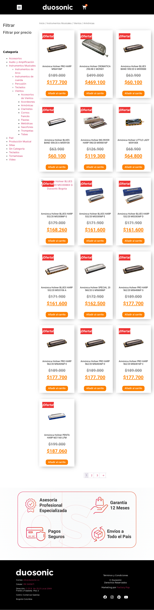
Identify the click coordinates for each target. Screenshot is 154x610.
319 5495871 (28, 584)
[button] (19, 7)
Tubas (24, 134)
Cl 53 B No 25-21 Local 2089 (39, 589)
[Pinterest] (119, 597)
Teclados (20, 87)
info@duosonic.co (31, 580)
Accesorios (15, 58)
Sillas (12, 145)
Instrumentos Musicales (22, 65)
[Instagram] (112, 597)
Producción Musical (20, 141)
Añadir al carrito (57, 93)
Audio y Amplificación (21, 61)
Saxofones (27, 127)
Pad (11, 137)
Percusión (20, 83)
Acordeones (28, 101)
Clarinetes (26, 108)
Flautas (25, 119)
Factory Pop (123, 588)
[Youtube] (126, 597)
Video (12, 159)
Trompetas (27, 130)
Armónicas (27, 105)
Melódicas (27, 123)
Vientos (19, 90)
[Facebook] (105, 597)
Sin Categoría (17, 148)
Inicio (42, 23)
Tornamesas (16, 155)
